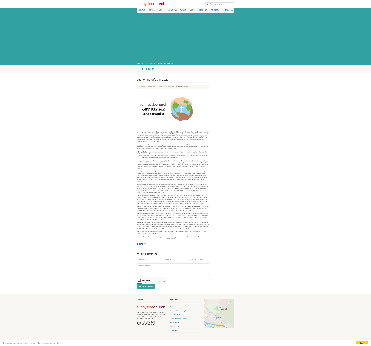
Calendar (173, 307)
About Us (141, 10)
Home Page (140, 63)
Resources (215, 10)
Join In (161, 10)
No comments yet (183, 86)
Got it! (362, 343)
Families (183, 10)
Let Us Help (203, 10)
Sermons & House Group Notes (179, 311)
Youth (192, 10)
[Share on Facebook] (138, 244)
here (145, 316)
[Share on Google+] (141, 244)
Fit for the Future (175, 322)
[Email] (145, 244)
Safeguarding (228, 10)
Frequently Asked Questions (178, 318)
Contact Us (173, 330)
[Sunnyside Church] (152, 4)
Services (152, 10)
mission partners (151, 63)
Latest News (172, 10)
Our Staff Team (175, 315)
